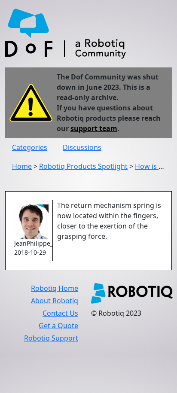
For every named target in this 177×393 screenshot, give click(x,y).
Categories (29, 147)
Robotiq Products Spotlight (83, 166)
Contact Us (60, 313)
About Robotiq (54, 300)
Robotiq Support (51, 338)
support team (93, 128)
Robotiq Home (54, 288)
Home (22, 166)
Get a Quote (58, 325)
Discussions (82, 147)
